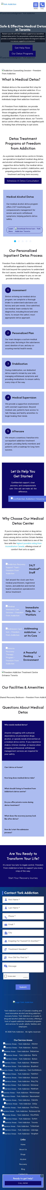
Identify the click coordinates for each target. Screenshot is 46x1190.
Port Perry (35, 1107)
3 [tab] (23, 241)
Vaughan (34, 1133)
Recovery (23, 1164)
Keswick (34, 1077)
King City (34, 1081)
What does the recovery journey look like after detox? (20, 817)
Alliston (34, 1044)
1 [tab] (15, 241)
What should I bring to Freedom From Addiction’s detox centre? (20, 790)
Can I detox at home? (13, 767)
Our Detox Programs (22, 53)
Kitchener (34, 1085)
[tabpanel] (23, 213)
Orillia (34, 1104)
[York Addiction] (9, 6)
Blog (23, 1169)
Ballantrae (34, 1051)
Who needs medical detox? (15, 724)
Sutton (34, 1119)
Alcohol (23, 1159)
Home (23, 1144)
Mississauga (34, 1092)
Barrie (34, 1055)
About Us (23, 1149)
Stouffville (34, 1115)
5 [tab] (30, 241)
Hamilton (34, 1074)
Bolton (34, 1059)
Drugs (23, 1154)
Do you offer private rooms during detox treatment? (18, 803)
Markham (34, 1089)
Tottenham (34, 1126)
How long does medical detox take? (19, 777)
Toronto (34, 1122)
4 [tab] (26, 241)
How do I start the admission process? (16, 831)
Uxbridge (34, 1130)
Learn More (11, 230)
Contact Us (23, 1174)
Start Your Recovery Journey (23, 878)
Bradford (34, 1066)
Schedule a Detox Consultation (23, 180)
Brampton (35, 1062)
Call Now (23, 1183)
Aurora (34, 1047)
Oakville (34, 1100)
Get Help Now (22, 47)
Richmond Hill (34, 1111)
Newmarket (34, 1096)
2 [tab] (19, 241)
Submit (23, 987)
